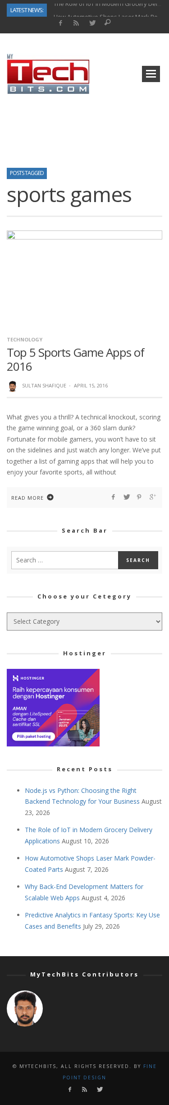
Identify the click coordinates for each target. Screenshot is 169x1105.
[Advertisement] (84, 128)
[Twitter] (91, 23)
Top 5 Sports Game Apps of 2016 (75, 359)
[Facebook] (60, 23)
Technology (24, 339)
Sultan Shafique (44, 385)
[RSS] (75, 23)
